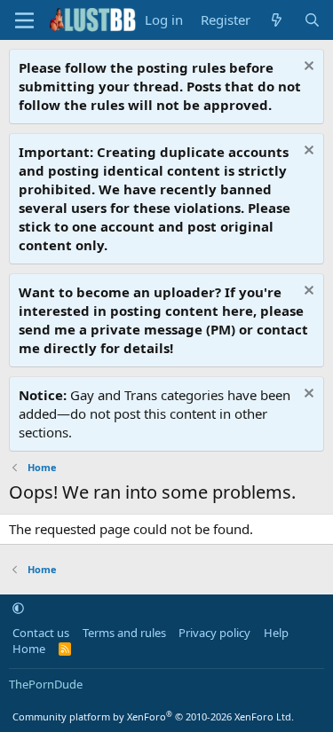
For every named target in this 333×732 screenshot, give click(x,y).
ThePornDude (46, 684)
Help (276, 633)
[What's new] (276, 20)
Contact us (40, 633)
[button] (18, 608)
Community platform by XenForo (153, 716)
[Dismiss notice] (306, 68)
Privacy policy (214, 633)
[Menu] (24, 20)
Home (28, 649)
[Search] (312, 20)
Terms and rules (124, 633)
